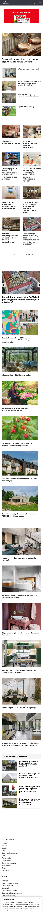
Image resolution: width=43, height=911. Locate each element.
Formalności (6, 858)
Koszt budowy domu (10, 853)
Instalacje (5, 870)
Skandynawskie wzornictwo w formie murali (29, 95)
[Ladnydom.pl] (6, 2)
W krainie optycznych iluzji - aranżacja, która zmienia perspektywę (10, 238)
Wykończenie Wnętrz (10, 883)
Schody (4, 846)
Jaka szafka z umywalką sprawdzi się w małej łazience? (9, 205)
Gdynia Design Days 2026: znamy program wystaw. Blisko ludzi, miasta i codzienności (19, 340)
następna (29, 254)
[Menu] (40, 2)
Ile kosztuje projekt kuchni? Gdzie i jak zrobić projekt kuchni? (19, 671)
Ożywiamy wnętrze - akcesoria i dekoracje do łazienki (21, 634)
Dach (4, 856)
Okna (4, 851)
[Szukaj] (34, 2)
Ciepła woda (6, 861)
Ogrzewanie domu (9, 863)
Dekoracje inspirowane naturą (11, 142)
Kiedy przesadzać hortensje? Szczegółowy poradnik (15, 409)
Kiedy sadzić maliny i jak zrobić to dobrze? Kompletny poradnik (17, 444)
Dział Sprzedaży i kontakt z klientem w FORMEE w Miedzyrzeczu (19, 515)
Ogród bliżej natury (26, 107)
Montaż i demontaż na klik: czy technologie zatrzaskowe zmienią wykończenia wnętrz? (32, 175)
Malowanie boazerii (9, 891)
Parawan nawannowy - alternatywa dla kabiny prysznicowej (19, 596)
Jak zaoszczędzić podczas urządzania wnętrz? (19, 559)
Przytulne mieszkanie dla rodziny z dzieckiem (30, 144)
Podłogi (5, 881)
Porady (4, 843)
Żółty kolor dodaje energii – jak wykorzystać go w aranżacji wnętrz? (29, 83)
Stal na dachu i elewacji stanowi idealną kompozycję (19, 480)
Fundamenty (6, 865)
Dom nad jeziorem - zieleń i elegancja (19, 708)
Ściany (4, 868)
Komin (4, 848)
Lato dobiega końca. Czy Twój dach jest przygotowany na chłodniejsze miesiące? (31, 239)
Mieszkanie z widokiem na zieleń (16, 375)
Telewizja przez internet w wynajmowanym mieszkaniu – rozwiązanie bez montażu (9, 174)
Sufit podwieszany (9, 896)
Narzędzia (5, 888)
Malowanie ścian (8, 886)
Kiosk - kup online (21, 12)
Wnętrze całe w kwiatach (28, 69)
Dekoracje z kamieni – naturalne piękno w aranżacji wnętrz (20, 60)
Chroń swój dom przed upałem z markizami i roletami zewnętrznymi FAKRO (30, 207)
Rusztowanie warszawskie (12, 893)
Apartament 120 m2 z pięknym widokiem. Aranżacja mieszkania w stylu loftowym (20, 744)
